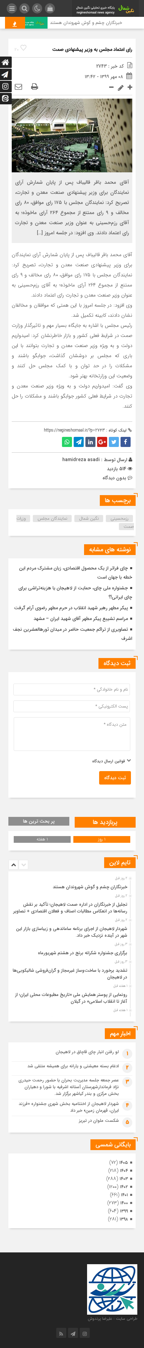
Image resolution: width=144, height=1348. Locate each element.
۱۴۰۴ (124, 1170)
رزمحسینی (120, 518)
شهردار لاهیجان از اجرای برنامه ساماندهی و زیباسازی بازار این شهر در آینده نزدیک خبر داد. (71, 932)
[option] (71, 885)
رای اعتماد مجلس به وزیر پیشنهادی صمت (92, 49)
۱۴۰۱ (124, 1195)
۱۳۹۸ (124, 1219)
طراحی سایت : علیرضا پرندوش (112, 1318)
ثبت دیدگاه (115, 778)
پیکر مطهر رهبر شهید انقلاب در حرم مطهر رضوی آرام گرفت (71, 608)
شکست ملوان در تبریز (99, 1120)
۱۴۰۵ (123, 1162)
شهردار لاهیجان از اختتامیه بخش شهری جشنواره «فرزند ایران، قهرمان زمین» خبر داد (69, 1107)
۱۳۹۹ (124, 1211)
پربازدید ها (105, 822)
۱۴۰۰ (124, 1203)
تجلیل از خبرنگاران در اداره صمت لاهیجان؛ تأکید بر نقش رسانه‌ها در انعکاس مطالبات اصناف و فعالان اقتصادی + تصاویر (70, 908)
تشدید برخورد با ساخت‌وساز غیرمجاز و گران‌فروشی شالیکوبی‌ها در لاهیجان (70, 974)
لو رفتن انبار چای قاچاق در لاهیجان (87, 1052)
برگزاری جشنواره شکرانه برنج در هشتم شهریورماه (82, 953)
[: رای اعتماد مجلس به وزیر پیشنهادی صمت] (18, 87)
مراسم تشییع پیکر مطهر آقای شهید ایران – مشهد (80, 618)
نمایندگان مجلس (52, 518)
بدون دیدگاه (114, 478)
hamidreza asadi (81, 459)
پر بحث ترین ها (39, 821)
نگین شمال (89, 518)
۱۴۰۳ (124, 1178)
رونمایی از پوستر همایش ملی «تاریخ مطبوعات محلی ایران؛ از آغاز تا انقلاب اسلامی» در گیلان (71, 998)
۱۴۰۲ (124, 1186)
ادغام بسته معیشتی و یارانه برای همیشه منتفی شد (73, 1066)
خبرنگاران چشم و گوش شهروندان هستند (92, 22)
